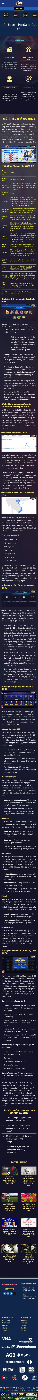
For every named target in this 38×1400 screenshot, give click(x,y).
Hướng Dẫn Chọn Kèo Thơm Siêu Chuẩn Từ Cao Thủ (9, 1181)
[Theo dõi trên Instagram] (7, 1293)
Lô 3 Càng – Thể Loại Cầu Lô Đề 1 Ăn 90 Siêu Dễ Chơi (28, 1207)
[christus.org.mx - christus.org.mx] (19, 3)
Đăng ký (24, 1320)
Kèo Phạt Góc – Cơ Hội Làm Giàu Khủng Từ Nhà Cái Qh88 (9, 1207)
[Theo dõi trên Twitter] (11, 1293)
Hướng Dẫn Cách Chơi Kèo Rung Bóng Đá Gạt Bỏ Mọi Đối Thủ (28, 1259)
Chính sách (6, 1323)
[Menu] (3, 3)
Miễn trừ (5, 1325)
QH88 (4, 124)
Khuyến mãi (6, 1330)
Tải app (23, 1325)
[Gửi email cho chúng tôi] (14, 1293)
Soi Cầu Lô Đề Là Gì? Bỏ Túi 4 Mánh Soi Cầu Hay (9, 1258)
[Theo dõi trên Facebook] (4, 1293)
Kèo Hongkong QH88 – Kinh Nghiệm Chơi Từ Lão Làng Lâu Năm (28, 1182)
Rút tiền (23, 1330)
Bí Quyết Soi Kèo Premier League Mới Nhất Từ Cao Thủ (9, 1232)
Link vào (24, 1323)
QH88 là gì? (6, 1320)
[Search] (35, 3)
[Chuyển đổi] (3, 1118)
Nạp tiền (24, 1328)
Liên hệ (4, 1328)
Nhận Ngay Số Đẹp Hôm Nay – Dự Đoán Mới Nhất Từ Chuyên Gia (28, 1233)
